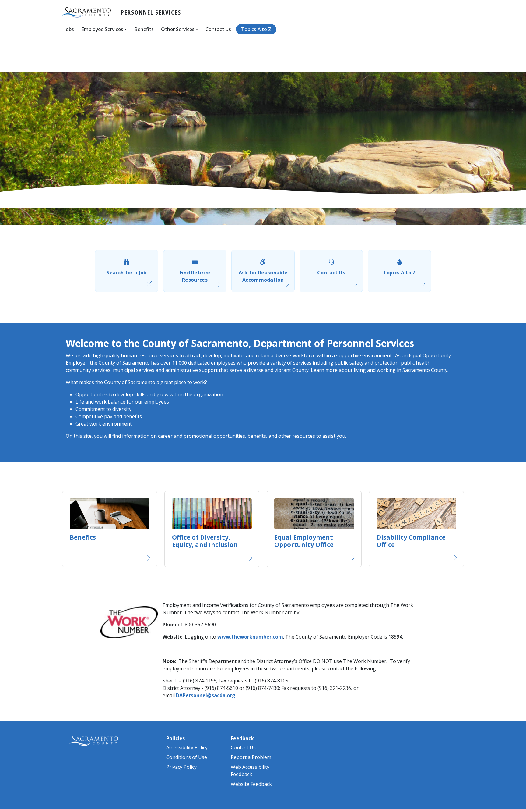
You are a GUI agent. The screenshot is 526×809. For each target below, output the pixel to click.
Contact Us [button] (218, 29)
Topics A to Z (399, 272)
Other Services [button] (178, 29)
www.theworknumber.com (250, 636)
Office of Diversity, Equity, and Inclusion (205, 541)
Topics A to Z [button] (256, 29)
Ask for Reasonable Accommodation (263, 276)
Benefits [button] (144, 29)
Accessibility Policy (187, 747)
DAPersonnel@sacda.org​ (205, 695)
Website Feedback (251, 784)
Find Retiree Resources (195, 276)
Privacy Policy (181, 767)
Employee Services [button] (102, 29)
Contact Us (331, 272)
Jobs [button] (69, 29)
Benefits (83, 537)
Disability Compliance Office (411, 541)
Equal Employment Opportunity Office (304, 541)
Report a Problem (251, 757)
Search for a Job (126, 272)
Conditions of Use (186, 757)
